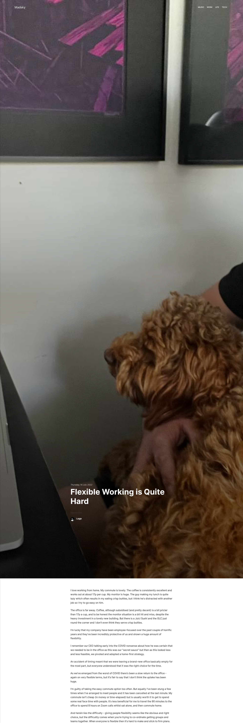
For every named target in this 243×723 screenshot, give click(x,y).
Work (209, 7)
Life (217, 7)
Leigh (79, 518)
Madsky (20, 7)
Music (201, 7)
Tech (224, 7)
